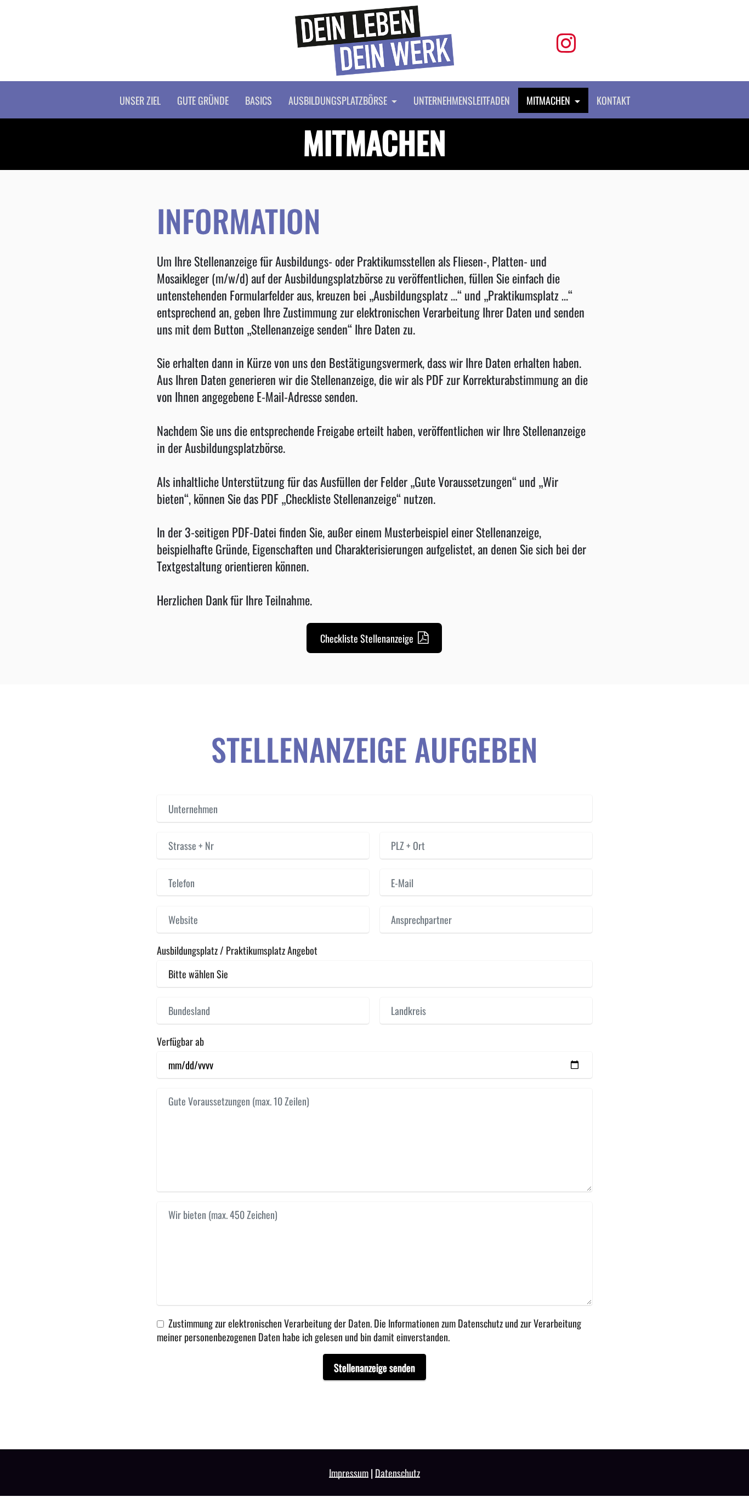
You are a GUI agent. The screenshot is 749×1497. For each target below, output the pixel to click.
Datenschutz (397, 1472)
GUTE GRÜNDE (203, 100)
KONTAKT (613, 100)
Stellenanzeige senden (374, 1367)
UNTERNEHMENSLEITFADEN (461, 100)
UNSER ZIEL (140, 100)
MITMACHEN (548, 100)
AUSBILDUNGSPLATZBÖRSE (337, 100)
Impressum (348, 1472)
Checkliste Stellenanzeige (366, 638)
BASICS (258, 100)
